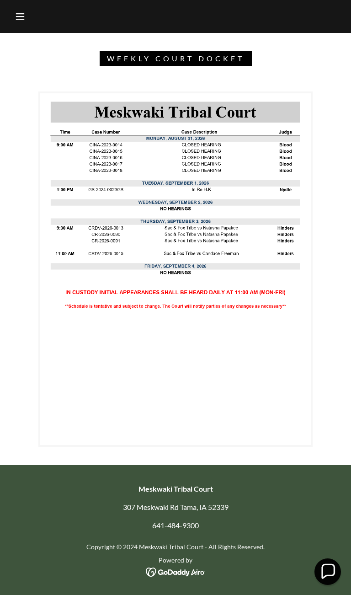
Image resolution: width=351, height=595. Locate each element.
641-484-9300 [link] (175, 525)
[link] (176, 571)
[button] (20, 16)
